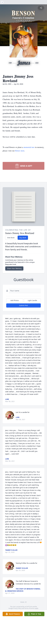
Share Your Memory (14, 268)
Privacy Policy (17, 608)
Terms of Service (29, 608)
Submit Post (23, 305)
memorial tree (29, 147)
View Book (10, 238)
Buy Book (22, 238)
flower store (19, 150)
